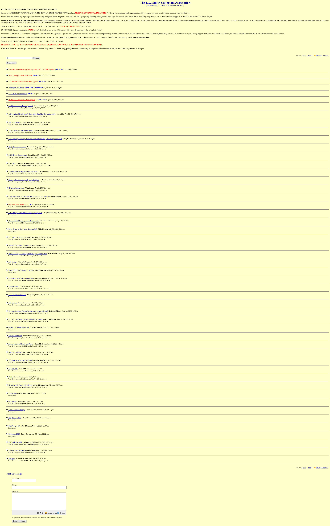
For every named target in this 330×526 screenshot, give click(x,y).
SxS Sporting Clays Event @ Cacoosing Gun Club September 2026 (32, 114)
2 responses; (29, 116)
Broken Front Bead (15, 336)
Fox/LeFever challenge (17, 410)
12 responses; (29, 190)
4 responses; (30, 444)
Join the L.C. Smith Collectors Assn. (170, 5)
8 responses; (29, 157)
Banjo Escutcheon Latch (17, 147)
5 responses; (31, 280)
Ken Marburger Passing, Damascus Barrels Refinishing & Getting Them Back (35, 139)
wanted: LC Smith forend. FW (19, 328)
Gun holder (12, 401)
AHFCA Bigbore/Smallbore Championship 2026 (25, 213)
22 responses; (30, 354)
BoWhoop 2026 (14, 434)
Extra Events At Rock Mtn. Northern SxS (23, 229)
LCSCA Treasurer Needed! (18, 94)
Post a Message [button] (152, 5)
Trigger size (13, 393)
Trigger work (13, 369)
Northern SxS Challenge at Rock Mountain (24, 221)
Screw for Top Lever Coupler (18, 245)
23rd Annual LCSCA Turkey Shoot (21, 106)
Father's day (13, 303)
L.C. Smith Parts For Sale (17, 295)
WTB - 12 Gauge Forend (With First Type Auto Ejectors (28, 254)
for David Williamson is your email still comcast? (26, 319)
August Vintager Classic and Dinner (20, 344)
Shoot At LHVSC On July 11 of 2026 (21, 270)
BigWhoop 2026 (14, 426)
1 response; (30, 108)
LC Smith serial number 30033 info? (21, 360)
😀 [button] (46, 513)
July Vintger (13, 262)
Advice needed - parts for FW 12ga (20, 130)
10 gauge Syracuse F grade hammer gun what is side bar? (28, 311)
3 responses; (30, 124)
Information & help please (18, 450)
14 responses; (31, 165)
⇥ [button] (48, 108)
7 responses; (31, 288)
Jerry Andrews (13, 286)
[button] (38, 513)
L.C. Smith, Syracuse (16, 237)
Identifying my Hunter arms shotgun (21, 278)
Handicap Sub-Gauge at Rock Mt (20, 385)
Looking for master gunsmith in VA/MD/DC (24, 172)
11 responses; (30, 338)
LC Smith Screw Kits (16, 442)
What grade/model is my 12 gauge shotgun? (24, 180)
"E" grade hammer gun (16, 188)
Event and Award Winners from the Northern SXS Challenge (29, 196)
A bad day (11, 163)
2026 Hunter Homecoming (18, 155)
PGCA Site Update (15, 122)
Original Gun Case (15, 352)
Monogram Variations (16, 88)
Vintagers (12, 459)
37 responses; (30, 206)
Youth (11, 377)
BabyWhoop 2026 (15, 418)
